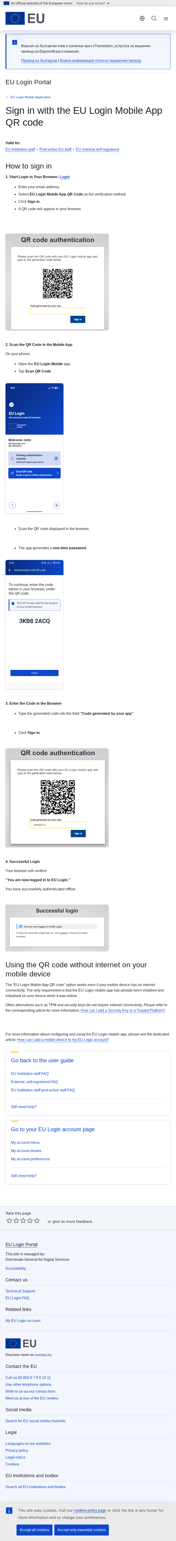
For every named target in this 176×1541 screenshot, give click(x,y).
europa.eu (43, 1355)
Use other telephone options (28, 1384)
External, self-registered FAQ (34, 1082)
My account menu (25, 1142)
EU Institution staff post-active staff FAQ (43, 1090)
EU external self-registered (97, 149)
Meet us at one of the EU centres (32, 1398)
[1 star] (9, 1220)
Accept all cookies (34, 1530)
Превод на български (39, 61)
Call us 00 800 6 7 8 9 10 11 (28, 1378)
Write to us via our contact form (30, 1391)
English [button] (142, 18)
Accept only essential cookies (82, 1530)
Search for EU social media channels (36, 1421)
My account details (26, 1151)
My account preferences (30, 1159)
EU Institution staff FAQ (30, 1074)
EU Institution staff (20, 149)
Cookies (12, 1464)
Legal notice (15, 1457)
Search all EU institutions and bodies (36, 1487)
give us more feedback (72, 1221)
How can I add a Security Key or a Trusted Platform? (123, 1010)
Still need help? (23, 1107)
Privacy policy (17, 1450)
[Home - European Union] (25, 18)
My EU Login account (23, 1321)
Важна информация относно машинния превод (100, 61)
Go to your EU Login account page (53, 1129)
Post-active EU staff (55, 149)
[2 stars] (13, 1220)
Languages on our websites (28, 1444)
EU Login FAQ (17, 1298)
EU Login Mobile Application (31, 97)
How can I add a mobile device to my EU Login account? (63, 1040)
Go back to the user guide (42, 1060)
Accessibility (16, 1268)
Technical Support (20, 1291)
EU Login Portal (21, 1244)
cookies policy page (90, 1510)
